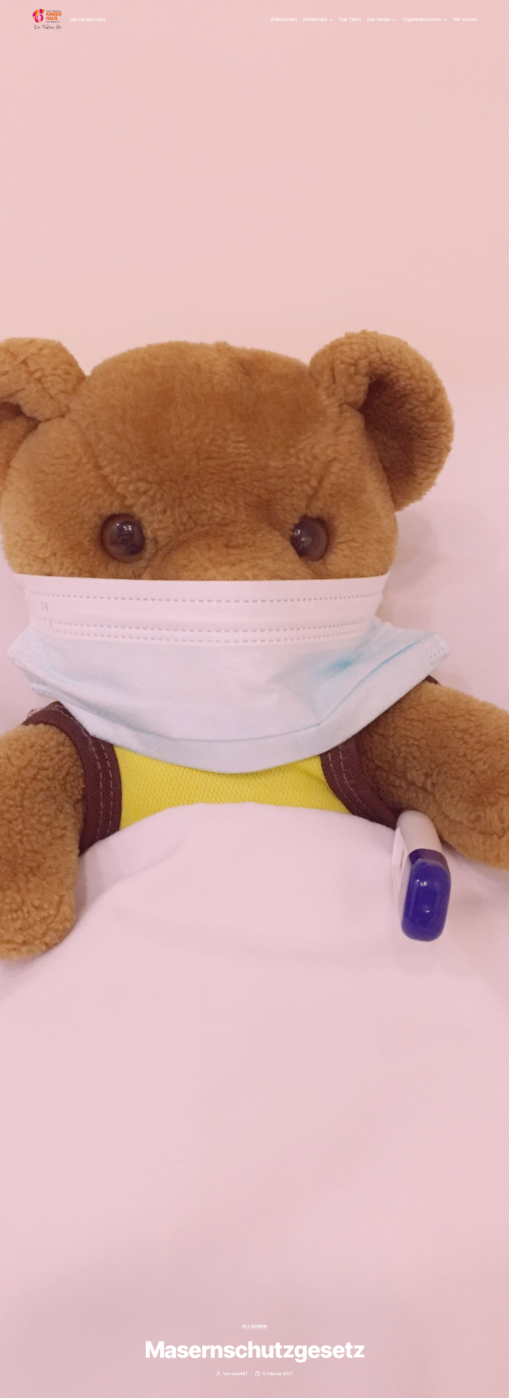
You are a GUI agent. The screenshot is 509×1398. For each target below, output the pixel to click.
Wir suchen (465, 19)
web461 (239, 1373)
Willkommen (283, 19)
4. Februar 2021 (277, 1373)
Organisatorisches (421, 19)
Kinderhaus (315, 19)
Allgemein (254, 1326)
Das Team (350, 19)
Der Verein (378, 19)
